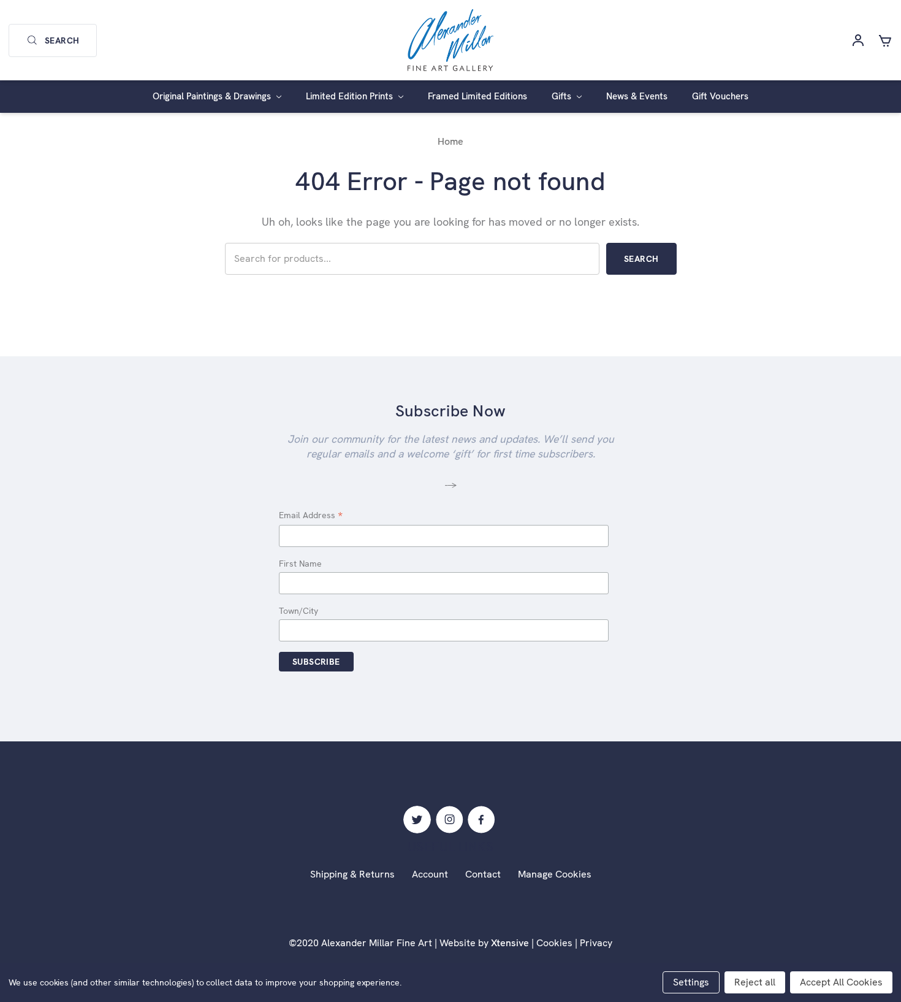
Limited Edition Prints (350, 96)
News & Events (636, 96)
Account (430, 874)
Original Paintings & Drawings (213, 96)
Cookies (554, 942)
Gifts (563, 96)
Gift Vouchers (720, 96)
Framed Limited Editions (477, 96)
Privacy (596, 942)
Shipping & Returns (352, 874)
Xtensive (510, 942)
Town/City (298, 610)
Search (62, 40)
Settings (691, 982)
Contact (483, 874)
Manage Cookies (554, 874)
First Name (300, 563)
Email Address (311, 516)
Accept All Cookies (841, 982)
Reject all (754, 982)
